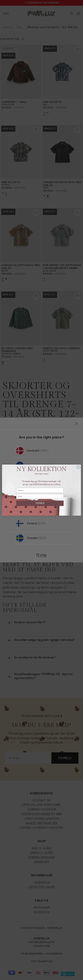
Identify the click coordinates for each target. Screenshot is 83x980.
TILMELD (40, 503)
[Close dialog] (78, 467)
